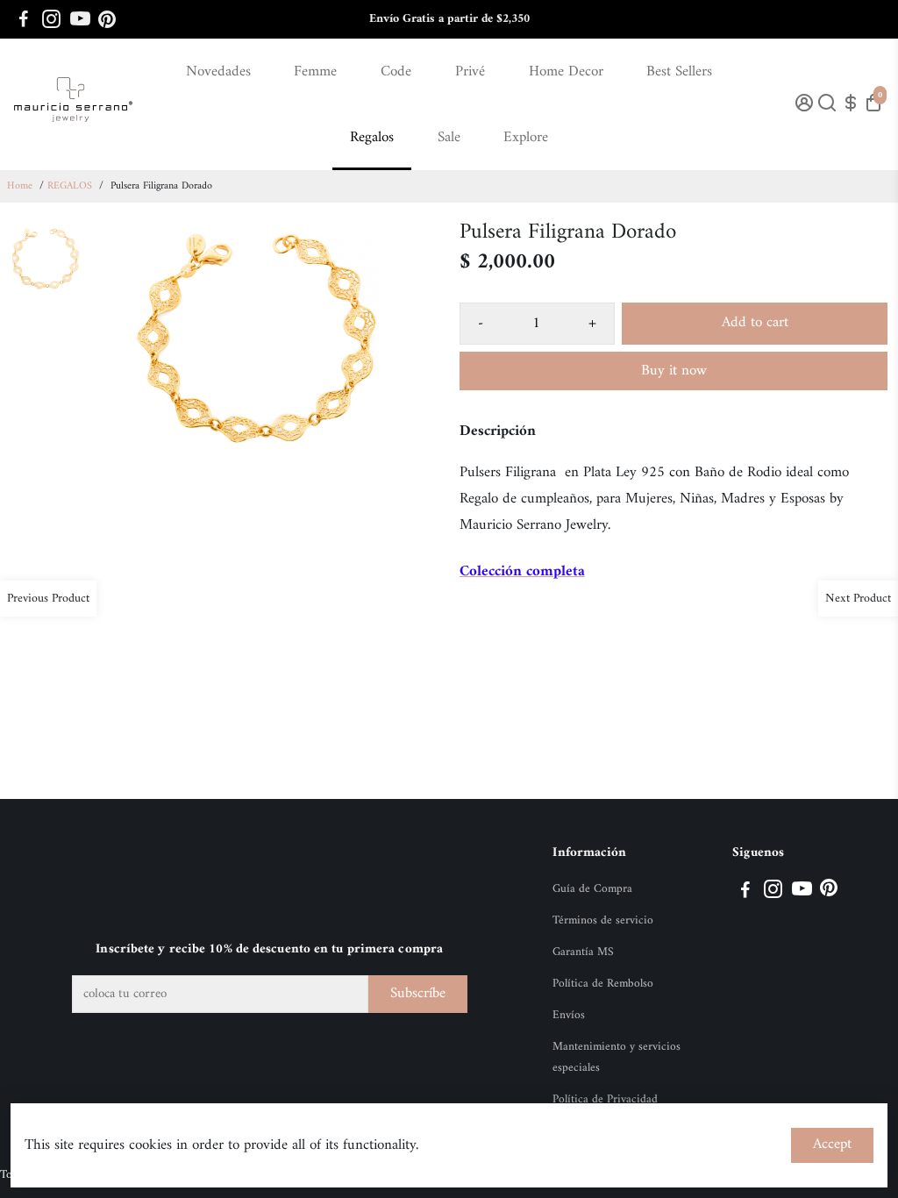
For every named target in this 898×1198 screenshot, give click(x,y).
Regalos (372, 138)
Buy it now (674, 371)
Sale (449, 138)
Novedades (218, 72)
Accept (832, 1144)
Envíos (568, 1015)
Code (396, 72)
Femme (315, 72)
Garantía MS (583, 952)
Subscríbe (417, 994)
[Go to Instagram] (51, 19)
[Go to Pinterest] (107, 19)
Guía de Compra (592, 889)
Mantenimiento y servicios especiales (616, 1058)
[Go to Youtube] (80, 19)
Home (19, 186)
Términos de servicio (602, 920)
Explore (525, 138)
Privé (470, 72)
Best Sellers (679, 72)
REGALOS (69, 186)
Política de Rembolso (602, 984)
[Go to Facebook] (23, 19)
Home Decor (566, 72)
